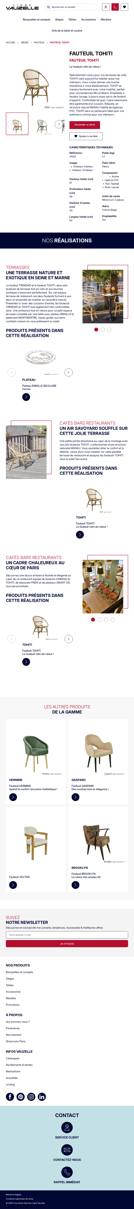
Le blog (10, 1084)
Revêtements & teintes (19, 1064)
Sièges (10, 978)
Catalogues (12, 1058)
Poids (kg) (108, 152)
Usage (73, 162)
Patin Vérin (108, 162)
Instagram (31, 1097)
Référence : (76, 152)
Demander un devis (85, 124)
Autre (105, 206)
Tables (10, 985)
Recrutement (13, 1034)
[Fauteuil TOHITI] (35, 80)
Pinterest (21, 1097)
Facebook (10, 1097)
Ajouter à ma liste (88, 136)
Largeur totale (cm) (81, 216)
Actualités (12, 1077)
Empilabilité (109, 216)
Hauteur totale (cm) (81, 179)
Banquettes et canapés (19, 972)
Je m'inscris (67, 943)
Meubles (11, 998)
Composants (109, 172)
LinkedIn (42, 1097)
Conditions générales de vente (19, 1199)
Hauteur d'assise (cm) (79, 204)
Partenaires (13, 1028)
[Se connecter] (105, 7)
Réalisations (13, 1071)
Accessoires (13, 991)
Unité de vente (111, 196)
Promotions (12, 1004)
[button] (59, 124)
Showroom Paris (15, 1041)
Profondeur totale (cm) (80, 191)
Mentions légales (13, 1194)
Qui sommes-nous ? (18, 1021)
